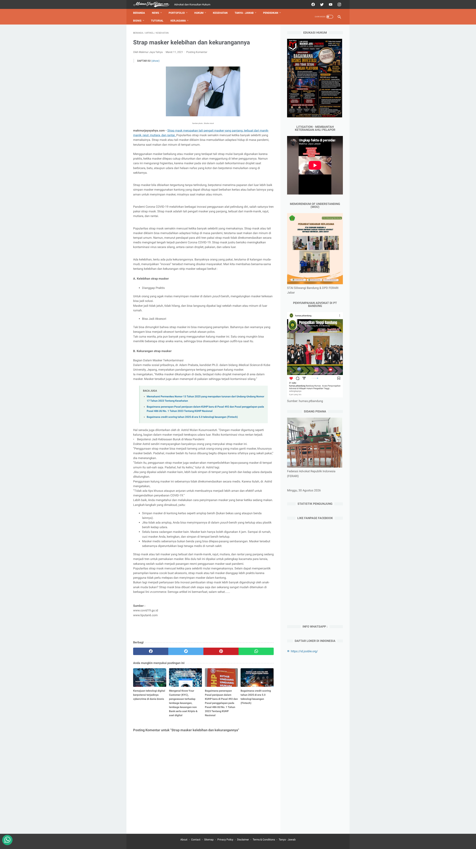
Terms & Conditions (264, 839)
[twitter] (321, 4)
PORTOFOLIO (177, 12)
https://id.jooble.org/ (304, 651)
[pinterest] (221, 651)
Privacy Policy (225, 839)
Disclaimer (243, 839)
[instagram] (339, 4)
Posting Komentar (196, 52)
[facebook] (313, 4)
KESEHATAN (220, 12)
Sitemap (209, 839)
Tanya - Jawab (287, 839)
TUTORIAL (157, 20)
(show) (155, 60)
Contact (195, 839)
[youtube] (330, 4)
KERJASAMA (178, 20)
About (183, 839)
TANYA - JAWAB (244, 12)
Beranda (139, 12)
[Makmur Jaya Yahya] (153, 5)
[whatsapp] (256, 651)
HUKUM (198, 12)
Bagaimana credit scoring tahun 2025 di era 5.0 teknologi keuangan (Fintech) (192, 417)
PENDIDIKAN (270, 12)
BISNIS (137, 20)
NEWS (155, 12)
